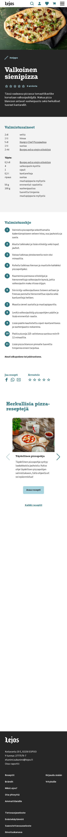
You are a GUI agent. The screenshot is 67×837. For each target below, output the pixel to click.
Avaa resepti (33, 490)
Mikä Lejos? (11, 788)
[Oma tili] (39, 3)
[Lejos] (12, 740)
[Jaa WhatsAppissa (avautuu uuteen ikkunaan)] (12, 380)
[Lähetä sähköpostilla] (19, 380)
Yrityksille (51, 781)
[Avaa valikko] (62, 3)
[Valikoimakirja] (47, 3)
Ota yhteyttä (12, 794)
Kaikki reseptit (33, 505)
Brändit (9, 781)
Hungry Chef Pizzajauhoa (33, 142)
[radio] (30, 380)
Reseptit (9, 775)
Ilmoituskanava (13, 832)
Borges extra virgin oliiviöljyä (35, 149)
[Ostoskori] (54, 3)
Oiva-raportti (12, 764)
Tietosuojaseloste (15, 812)
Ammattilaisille (13, 801)
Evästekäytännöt (14, 819)
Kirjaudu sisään (54, 775)
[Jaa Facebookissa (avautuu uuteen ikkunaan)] (6, 380)
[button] (32, 3)
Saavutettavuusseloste (18, 826)
